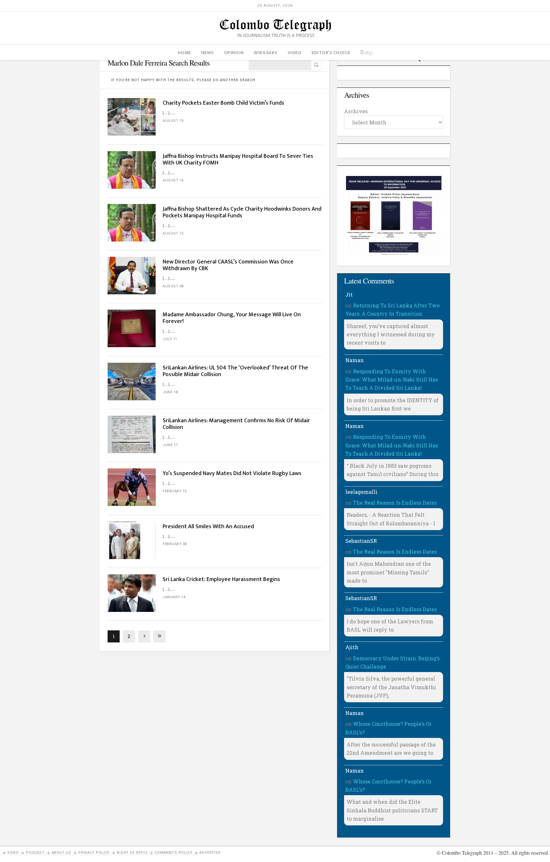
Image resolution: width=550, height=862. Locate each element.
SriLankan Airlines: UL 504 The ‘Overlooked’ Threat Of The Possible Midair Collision (235, 371)
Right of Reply (132, 853)
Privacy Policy (94, 853)
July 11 (170, 339)
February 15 (175, 491)
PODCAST (35, 853)
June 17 (170, 445)
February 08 (175, 544)
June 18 (170, 392)
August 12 (173, 233)
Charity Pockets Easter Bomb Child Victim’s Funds (223, 103)
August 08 (173, 286)
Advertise (209, 853)
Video (13, 853)
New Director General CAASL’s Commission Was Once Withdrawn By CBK (228, 265)
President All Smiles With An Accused (208, 526)
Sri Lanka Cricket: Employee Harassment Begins (221, 579)
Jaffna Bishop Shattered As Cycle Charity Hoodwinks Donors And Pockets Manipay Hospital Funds (242, 212)
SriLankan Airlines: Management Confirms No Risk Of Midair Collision (236, 424)
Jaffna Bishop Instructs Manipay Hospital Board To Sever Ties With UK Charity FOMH (238, 159)
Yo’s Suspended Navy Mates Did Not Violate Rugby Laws (232, 473)
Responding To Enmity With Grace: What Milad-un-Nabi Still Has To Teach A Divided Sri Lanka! (391, 379)
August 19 (173, 121)
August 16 (173, 180)
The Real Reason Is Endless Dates (395, 502)
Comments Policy (173, 853)
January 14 (174, 597)
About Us (61, 853)
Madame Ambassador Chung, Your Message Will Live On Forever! (232, 318)
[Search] (316, 65)
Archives (356, 111)
